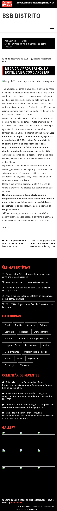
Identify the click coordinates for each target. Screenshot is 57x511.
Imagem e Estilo (12, 345)
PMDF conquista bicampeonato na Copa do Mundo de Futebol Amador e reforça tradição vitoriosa (28, 415)
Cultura (43, 325)
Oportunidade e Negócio (36, 351)
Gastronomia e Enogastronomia (32, 338)
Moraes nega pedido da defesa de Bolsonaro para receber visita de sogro (42, 243)
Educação (23, 331)
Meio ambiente (12, 351)
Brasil (7, 61)
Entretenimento (41, 331)
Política (8, 358)
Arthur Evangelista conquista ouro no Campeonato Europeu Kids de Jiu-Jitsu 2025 (27, 385)
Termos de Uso (23, 506)
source (5, 227)
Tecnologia (10, 365)
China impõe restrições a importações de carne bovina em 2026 (15, 243)
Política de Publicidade (26, 509)
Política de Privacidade (44, 506)
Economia (9, 331)
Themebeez (16, 502)
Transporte (25, 365)
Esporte (8, 338)
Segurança (33, 358)
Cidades (31, 325)
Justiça (46, 345)
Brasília (18, 325)
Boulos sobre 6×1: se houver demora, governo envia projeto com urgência (26, 275)
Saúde (20, 358)
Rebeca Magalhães (42, 58)
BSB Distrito (21, 16)
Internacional (31, 345)
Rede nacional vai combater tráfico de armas (27, 282)
